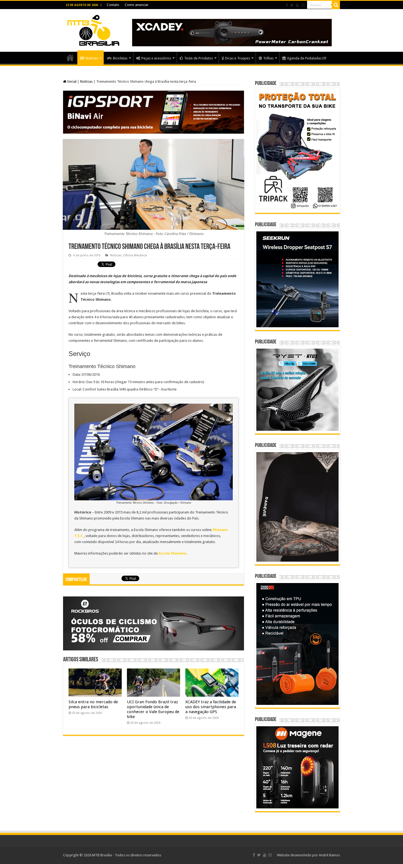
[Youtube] (297, 5)
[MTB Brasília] (93, 29)
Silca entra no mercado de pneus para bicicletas (93, 704)
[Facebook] (286, 5)
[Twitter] (292, 5)
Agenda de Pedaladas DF (307, 58)
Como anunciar (137, 5)
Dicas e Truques (237, 58)
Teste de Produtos (198, 58)
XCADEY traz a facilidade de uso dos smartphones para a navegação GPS (210, 706)
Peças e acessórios (156, 58)
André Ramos (329, 855)
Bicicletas (120, 58)
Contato (113, 5)
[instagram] (303, 5)
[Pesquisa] (336, 5)
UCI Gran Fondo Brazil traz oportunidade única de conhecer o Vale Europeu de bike (153, 709)
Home (70, 57)
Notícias (92, 58)
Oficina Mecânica (135, 255)
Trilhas (268, 58)
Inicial (71, 81)
